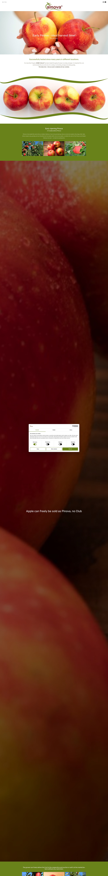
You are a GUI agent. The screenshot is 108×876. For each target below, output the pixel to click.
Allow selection (54, 448)
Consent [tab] (37, 429)
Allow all (70, 448)
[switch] (47, 444)
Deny (38, 448)
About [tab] (71, 429)
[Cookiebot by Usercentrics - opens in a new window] (73, 426)
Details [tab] (54, 429)
